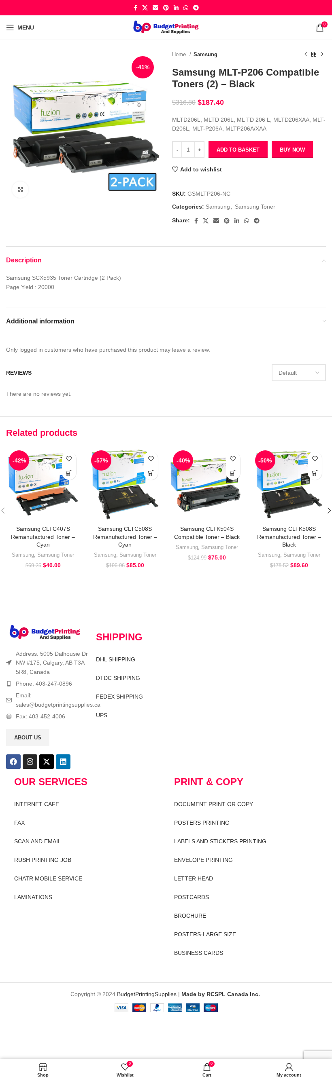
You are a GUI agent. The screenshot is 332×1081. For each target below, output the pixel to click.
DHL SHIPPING (115, 659)
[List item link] (47, 683)
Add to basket (238, 150)
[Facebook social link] (135, 7)
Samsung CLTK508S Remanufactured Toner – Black (289, 537)
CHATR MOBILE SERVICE (48, 878)
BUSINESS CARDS (198, 953)
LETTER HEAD (193, 878)
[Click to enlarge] (20, 190)
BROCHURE (190, 915)
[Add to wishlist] (69, 459)
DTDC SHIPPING (118, 678)
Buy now (292, 150)
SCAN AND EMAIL (37, 841)
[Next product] (322, 55)
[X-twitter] (46, 761)
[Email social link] (155, 7)
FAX (19, 822)
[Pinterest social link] (166, 7)
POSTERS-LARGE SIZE (205, 934)
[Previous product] (306, 55)
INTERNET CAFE (36, 804)
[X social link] (145, 7)
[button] (69, 473)
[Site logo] (166, 27)
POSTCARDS (191, 897)
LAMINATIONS (33, 897)
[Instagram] (30, 761)
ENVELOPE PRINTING (203, 860)
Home (179, 54)
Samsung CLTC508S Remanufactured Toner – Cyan (125, 537)
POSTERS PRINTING (202, 822)
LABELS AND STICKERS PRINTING (220, 841)
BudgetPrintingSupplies (147, 994)
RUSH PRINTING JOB (42, 860)
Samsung (205, 54)
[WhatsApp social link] (186, 7)
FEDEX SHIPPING (119, 696)
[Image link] (45, 632)
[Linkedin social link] (176, 7)
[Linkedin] (63, 761)
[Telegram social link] (196, 7)
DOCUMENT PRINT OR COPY (213, 804)
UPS (101, 715)
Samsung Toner (255, 206)
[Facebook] (13, 761)
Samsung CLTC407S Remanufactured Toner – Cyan (43, 537)
